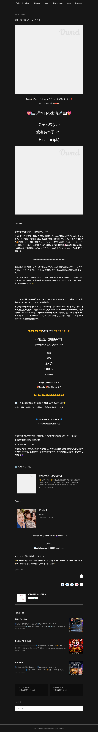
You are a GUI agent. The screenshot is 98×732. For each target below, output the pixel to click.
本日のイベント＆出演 (23, 641)
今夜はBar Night (21, 619)
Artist (69, 3)
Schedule (37, 3)
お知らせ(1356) (19, 570)
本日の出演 (19, 662)
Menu (47, 3)
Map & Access (58, 3)
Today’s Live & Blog (22, 3)
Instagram (78, 3)
